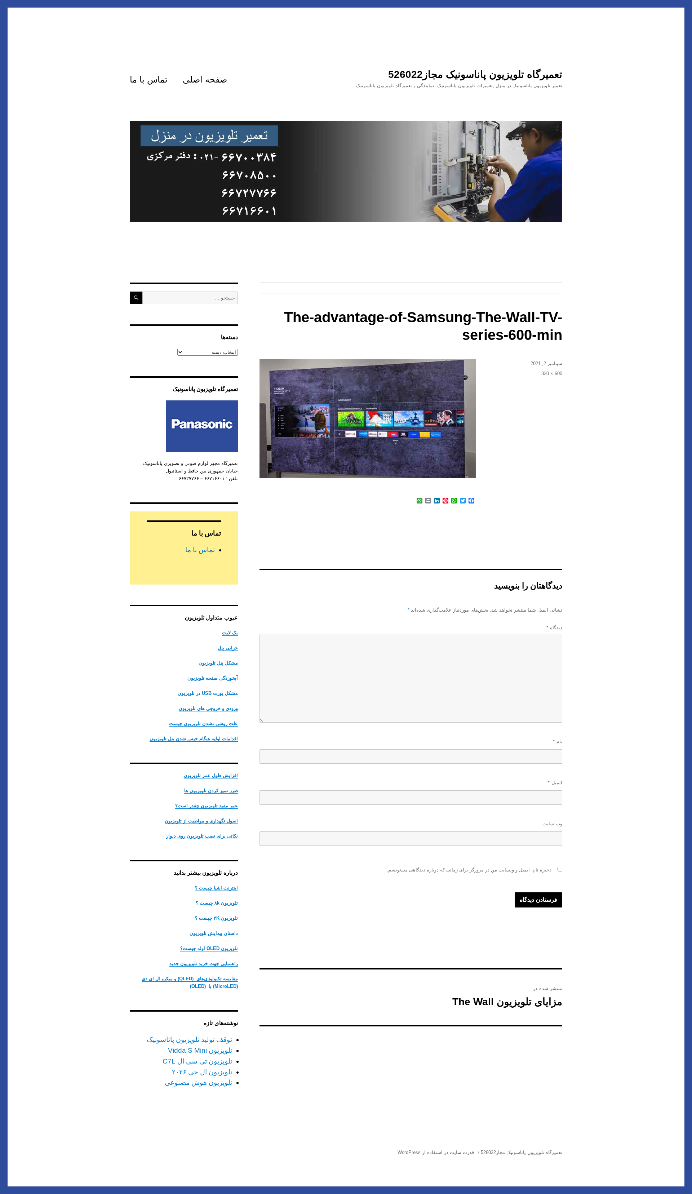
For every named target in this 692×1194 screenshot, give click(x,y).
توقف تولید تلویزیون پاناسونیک (189, 1039)
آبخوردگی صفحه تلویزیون (212, 678)
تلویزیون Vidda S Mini (200, 1050)
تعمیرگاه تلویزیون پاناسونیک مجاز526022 (475, 74)
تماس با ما (149, 79)
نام (557, 741)
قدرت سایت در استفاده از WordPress (436, 1152)
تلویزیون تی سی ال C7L (197, 1061)
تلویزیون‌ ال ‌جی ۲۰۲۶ (202, 1072)
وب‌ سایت (552, 823)
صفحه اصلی (205, 79)
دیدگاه (554, 627)
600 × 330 (551, 373)
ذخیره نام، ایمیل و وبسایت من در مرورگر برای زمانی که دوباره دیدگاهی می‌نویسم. (469, 870)
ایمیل (555, 782)
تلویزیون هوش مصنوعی (198, 1082)
